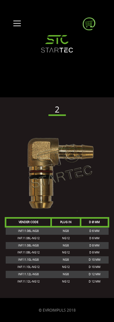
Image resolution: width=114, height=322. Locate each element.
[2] (57, 169)
